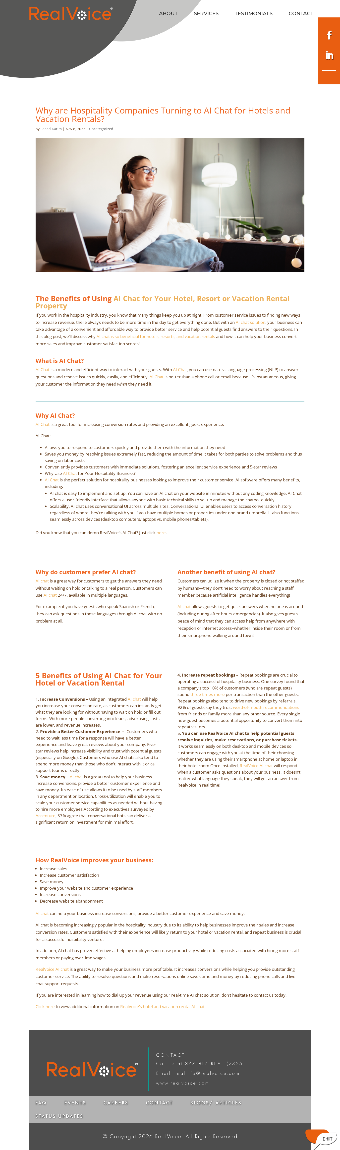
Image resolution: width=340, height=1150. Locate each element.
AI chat (42, 581)
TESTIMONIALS (254, 14)
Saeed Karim (51, 128)
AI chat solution (250, 322)
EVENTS (75, 1102)
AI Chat (43, 369)
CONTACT (301, 14)
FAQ (41, 1102)
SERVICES (206, 14)
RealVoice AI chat (256, 765)
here (161, 532)
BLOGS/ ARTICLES (216, 1102)
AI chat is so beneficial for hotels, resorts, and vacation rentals (156, 336)
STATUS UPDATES (59, 1116)
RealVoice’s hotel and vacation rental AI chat (162, 1006)
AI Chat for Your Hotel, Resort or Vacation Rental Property (163, 301)
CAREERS (116, 1102)
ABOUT (168, 14)
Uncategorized (101, 128)
